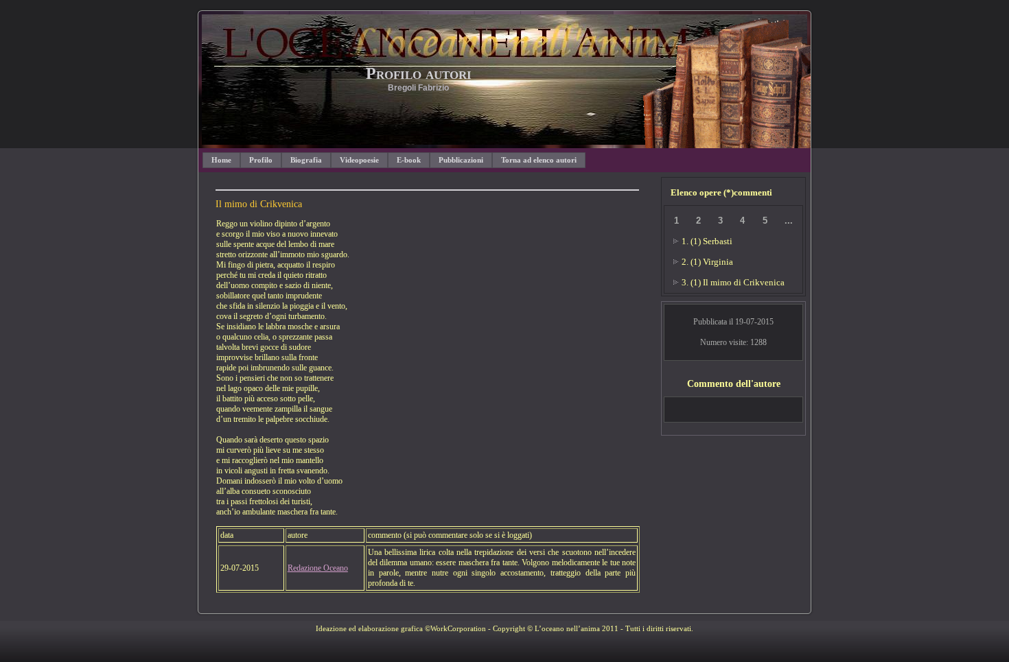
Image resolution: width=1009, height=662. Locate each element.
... (789, 220)
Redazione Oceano (318, 568)
